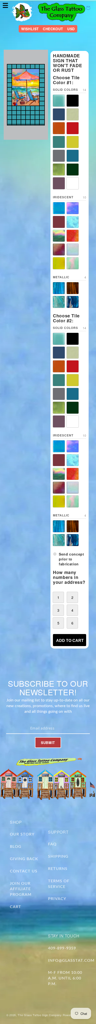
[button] (5, 5)
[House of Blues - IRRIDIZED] (73, 222)
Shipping (58, 856)
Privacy (57, 899)
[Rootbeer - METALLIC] (73, 288)
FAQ (52, 844)
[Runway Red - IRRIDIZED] (59, 249)
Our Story (22, 834)
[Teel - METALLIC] (59, 302)
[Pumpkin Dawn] (59, 128)
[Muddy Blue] (73, 156)
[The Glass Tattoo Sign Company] (23, 11)
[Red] (73, 128)
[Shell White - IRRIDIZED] (73, 249)
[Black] (73, 101)
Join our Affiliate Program (21, 889)
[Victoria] (59, 183)
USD (71, 28)
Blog (15, 847)
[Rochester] (59, 142)
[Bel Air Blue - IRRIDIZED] (59, 208)
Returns (57, 869)
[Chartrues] (73, 114)
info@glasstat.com (71, 960)
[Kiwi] (59, 169)
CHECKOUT (53, 28)
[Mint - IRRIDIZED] (73, 263)
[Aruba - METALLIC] (59, 288)
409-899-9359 (62, 948)
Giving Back (24, 859)
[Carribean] (59, 114)
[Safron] (73, 142)
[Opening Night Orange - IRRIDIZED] (73, 236)
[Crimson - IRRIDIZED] (59, 222)
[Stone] (59, 156)
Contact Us (23, 871)
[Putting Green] (73, 169)
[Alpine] (59, 101)
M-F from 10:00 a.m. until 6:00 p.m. (65, 978)
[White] (73, 183)
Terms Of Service (58, 884)
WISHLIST (30, 28)
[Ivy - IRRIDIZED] (59, 236)
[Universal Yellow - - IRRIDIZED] (59, 263)
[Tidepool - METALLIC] (73, 302)
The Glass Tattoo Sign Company (40, 1015)
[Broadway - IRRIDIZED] (73, 208)
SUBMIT (48, 742)
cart (15, 907)
